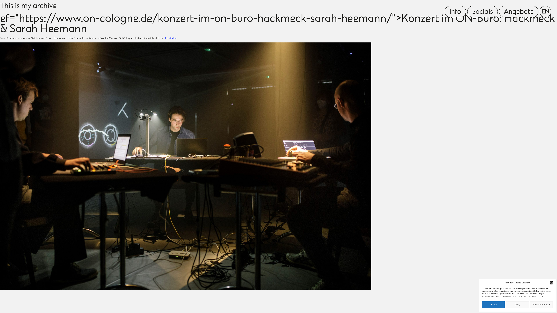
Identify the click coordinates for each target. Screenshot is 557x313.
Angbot (519, 12)
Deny (517, 304)
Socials (482, 12)
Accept (493, 304)
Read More (171, 38)
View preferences (541, 304)
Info (455, 12)
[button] (551, 282)
